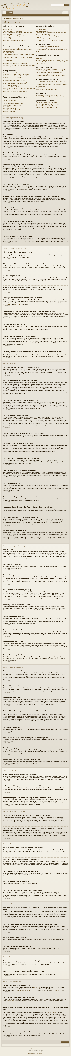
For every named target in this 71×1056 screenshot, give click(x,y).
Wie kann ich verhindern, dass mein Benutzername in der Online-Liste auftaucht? (17, 50)
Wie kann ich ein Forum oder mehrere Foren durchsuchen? (51, 69)
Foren (10, 12)
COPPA (20, 168)
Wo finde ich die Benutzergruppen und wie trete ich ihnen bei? (51, 32)
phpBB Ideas (10, 1000)
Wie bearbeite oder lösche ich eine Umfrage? (14, 80)
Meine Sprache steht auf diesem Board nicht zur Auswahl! (17, 57)
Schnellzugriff (5, 13)
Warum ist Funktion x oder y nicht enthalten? (47, 104)
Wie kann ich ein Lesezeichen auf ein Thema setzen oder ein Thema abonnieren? (51, 85)
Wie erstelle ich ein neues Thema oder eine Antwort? (16, 72)
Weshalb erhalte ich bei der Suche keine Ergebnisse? (49, 70)
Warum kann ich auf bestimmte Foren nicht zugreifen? (16, 82)
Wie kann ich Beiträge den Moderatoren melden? (15, 86)
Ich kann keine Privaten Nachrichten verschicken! (48, 46)
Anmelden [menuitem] (67, 13)
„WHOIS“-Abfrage (52, 1012)
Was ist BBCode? (7, 99)
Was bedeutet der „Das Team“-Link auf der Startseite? (49, 40)
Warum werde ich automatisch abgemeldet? (14, 40)
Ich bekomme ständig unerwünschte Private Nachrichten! (50, 48)
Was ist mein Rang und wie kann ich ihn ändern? (15, 63)
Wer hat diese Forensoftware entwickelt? (46, 102)
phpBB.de (17, 304)
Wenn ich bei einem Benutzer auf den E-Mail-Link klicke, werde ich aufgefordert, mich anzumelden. (19, 66)
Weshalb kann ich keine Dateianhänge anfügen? (15, 83)
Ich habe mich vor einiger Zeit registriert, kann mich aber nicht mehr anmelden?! (18, 36)
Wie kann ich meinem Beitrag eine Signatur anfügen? (16, 75)
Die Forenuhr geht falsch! (9, 52)
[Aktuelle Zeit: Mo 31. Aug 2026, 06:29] (67, 19)
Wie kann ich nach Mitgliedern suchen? (46, 74)
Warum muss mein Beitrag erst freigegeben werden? (16, 91)
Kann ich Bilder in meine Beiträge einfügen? (14, 103)
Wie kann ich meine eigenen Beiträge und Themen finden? (50, 75)
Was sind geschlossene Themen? (11, 110)
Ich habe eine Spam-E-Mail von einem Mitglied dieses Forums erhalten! (51, 50)
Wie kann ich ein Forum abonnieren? (45, 87)
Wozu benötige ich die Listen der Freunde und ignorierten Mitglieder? (50, 57)
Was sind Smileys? (8, 102)
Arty (32, 1050)
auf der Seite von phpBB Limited (24, 990)
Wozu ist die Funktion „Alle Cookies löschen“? (14, 42)
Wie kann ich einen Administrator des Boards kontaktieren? (51, 109)
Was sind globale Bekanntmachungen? (12, 105)
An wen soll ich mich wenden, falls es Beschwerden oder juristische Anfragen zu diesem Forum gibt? (50, 106)
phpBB (31, 1048)
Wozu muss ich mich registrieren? (11, 28)
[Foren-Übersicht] (15, 5)
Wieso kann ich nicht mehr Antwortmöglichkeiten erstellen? (17, 79)
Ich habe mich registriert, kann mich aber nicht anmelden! (17, 32)
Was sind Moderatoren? (42, 29)
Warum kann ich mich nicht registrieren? (13, 31)
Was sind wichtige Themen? (10, 108)
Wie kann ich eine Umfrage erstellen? (12, 77)
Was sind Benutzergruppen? (43, 31)
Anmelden (11, 15)
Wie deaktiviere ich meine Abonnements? (46, 89)
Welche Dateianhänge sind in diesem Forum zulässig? (49, 95)
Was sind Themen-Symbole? (10, 111)
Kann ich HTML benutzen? (9, 100)
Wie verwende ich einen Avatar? (11, 62)
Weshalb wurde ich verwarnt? (10, 85)
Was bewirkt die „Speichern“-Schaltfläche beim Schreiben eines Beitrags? (19, 89)
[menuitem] (63, 12)
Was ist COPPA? (7, 29)
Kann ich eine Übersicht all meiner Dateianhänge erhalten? (50, 96)
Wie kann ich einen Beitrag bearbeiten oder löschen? (16, 74)
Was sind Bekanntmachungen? (10, 106)
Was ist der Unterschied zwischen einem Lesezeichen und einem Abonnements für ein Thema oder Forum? (50, 82)
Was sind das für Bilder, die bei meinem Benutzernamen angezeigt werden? (17, 59)
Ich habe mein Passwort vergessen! (12, 39)
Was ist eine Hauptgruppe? (43, 39)
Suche (5, 15)
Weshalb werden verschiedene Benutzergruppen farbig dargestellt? (49, 36)
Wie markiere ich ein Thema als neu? (12, 93)
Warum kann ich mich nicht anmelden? (12, 34)
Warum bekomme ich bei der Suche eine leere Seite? (49, 72)
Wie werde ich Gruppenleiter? (43, 34)
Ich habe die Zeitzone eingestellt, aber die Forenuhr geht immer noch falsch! (19, 55)
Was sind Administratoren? (43, 28)
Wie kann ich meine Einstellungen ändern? (13, 48)
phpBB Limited (6, 304)
